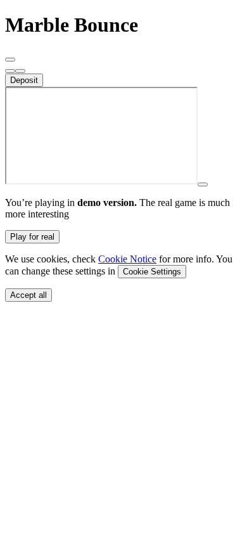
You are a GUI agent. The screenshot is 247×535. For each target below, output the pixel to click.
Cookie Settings (152, 271)
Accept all (28, 295)
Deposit (24, 80)
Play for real (32, 237)
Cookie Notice (127, 259)
